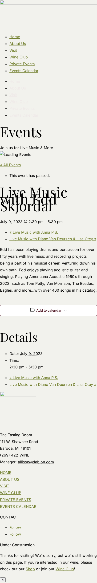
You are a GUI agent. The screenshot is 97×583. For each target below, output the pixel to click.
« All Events (10, 165)
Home (14, 36)
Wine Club (18, 57)
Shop (30, 569)
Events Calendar (23, 70)
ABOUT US (9, 479)
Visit (13, 50)
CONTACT (9, 517)
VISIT (4, 486)
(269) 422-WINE (14, 455)
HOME (5, 472)
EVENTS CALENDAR (18, 506)
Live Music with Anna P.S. (33, 232)
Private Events (22, 63)
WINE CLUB (10, 492)
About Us (17, 43)
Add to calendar (49, 310)
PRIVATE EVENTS (15, 499)
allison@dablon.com (36, 462)
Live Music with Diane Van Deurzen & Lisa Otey (52, 238)
